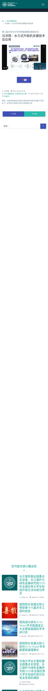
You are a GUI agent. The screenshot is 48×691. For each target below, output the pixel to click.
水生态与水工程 (21, 94)
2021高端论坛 (12, 21)
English (6, 96)
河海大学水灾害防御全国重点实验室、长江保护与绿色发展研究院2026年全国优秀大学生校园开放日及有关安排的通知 (32, 669)
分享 (14, 114)
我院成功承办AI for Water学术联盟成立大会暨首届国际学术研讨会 (32, 627)
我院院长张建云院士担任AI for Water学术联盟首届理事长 (32, 647)
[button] (24, 80)
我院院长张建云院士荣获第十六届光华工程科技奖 (32, 608)
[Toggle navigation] (43, 4)
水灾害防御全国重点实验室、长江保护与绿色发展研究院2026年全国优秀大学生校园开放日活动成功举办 (32, 585)
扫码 (35, 114)
